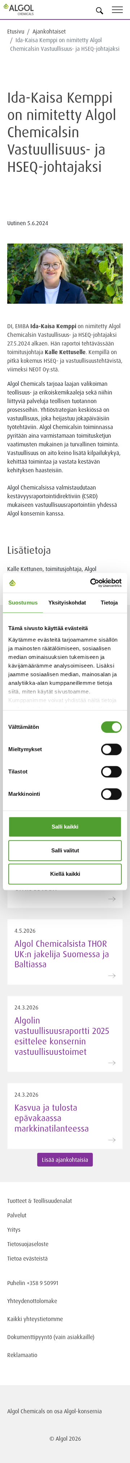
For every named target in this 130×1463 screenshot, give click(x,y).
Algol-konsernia (83, 1411)
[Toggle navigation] (121, 11)
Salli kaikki (65, 827)
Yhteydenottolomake (32, 1300)
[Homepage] (27, 9)
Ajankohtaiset (49, 31)
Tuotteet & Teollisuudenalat (39, 1200)
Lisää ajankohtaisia (65, 1159)
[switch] (111, 749)
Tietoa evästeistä (27, 1258)
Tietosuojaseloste (27, 1244)
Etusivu (15, 31)
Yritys (14, 1229)
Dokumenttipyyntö (30, 1337)
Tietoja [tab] (109, 602)
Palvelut (16, 1215)
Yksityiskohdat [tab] (67, 602)
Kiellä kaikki (65, 874)
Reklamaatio (22, 1355)
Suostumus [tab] (23, 602)
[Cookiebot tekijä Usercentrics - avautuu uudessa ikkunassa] (92, 583)
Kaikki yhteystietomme (35, 1319)
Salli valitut (65, 850)
